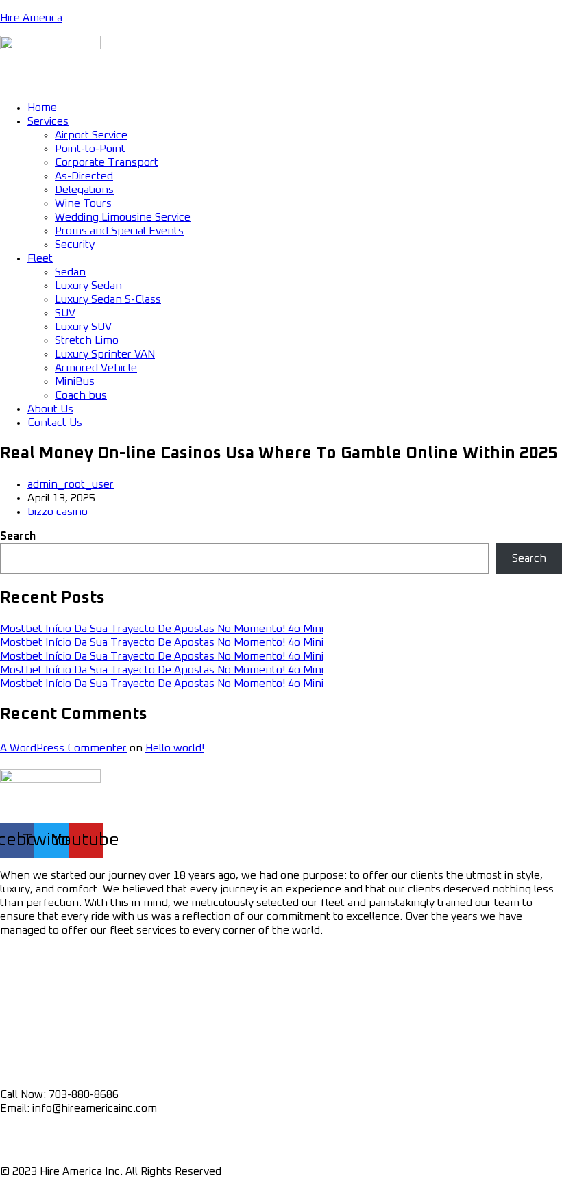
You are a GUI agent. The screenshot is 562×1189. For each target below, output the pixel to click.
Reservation (29, 1017)
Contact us (26, 1056)
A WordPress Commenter (63, 747)
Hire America (31, 17)
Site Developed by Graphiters (298, 1171)
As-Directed (84, 176)
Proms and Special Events (119, 230)
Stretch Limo (87, 340)
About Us (50, 408)
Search (18, 536)
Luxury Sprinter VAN (105, 354)
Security (75, 244)
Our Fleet (23, 993)
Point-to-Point (90, 148)
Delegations (84, 189)
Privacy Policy (33, 1132)
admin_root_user (70, 484)
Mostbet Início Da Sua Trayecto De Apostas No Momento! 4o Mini (161, 628)
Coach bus (81, 395)
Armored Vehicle (96, 367)
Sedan (70, 271)
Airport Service (91, 134)
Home (42, 107)
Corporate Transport (106, 162)
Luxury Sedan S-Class (108, 299)
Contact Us (54, 422)
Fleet (40, 258)
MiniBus (75, 381)
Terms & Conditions (48, 1146)
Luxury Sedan (88, 285)
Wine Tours (83, 203)
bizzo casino (57, 511)
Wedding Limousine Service (123, 217)
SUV (65, 313)
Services (48, 121)
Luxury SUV (83, 326)
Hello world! (174, 747)
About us (22, 1031)
